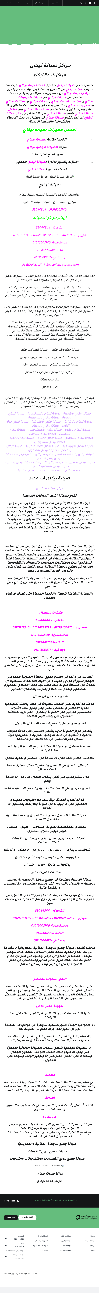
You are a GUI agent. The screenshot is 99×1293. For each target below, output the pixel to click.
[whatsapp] (86, 3)
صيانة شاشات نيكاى (63, 365)
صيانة (77, 101)
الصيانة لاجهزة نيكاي (42, 147)
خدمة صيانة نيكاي (31, 85)
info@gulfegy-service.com (61, 265)
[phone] (81, 3)
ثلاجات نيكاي (38, 101)
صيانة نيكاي (66, 85)
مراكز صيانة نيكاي (76, 93)
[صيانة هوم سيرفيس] (86, 1216)
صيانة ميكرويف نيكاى (65, 350)
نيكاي (49, 118)
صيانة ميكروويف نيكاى (35, 357)
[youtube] (90, 3)
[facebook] (94, 3)
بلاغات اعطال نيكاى (34, 365)
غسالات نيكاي (16, 101)
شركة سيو (16, 1274)
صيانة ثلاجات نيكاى (66, 357)
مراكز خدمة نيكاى (49, 76)
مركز (45, 110)
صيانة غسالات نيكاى (33, 350)
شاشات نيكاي (62, 101)
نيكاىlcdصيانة (49, 380)
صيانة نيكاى (49, 387)
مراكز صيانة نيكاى (50, 66)
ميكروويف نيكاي (80, 106)
